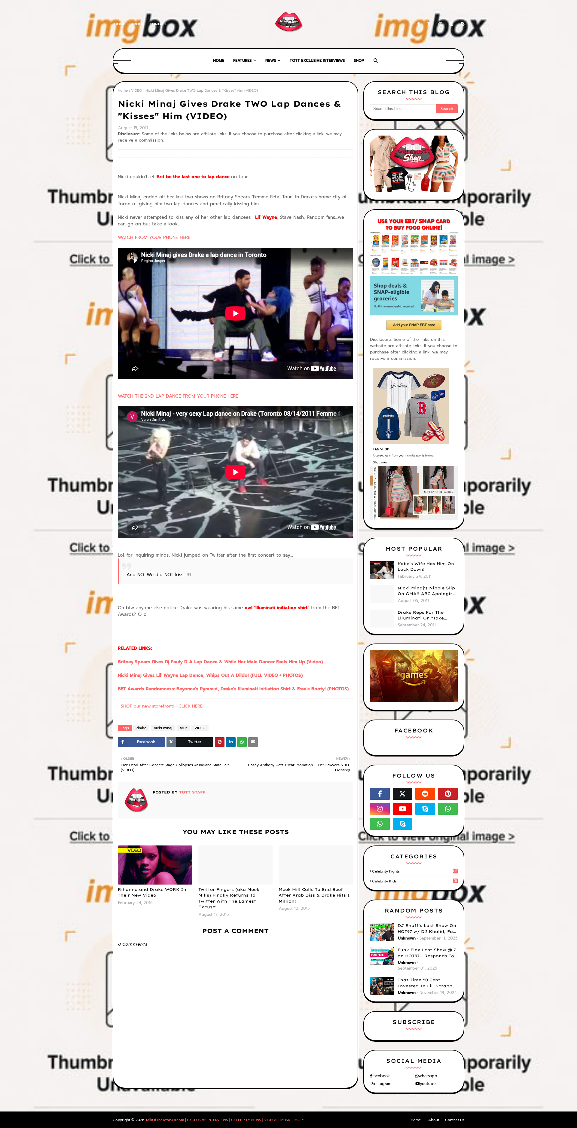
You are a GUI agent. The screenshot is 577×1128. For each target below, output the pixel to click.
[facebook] (418, 24)
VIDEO (136, 90)
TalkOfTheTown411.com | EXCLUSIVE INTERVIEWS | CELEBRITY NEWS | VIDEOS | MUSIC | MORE (225, 1120)
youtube (428, 1084)
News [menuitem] (270, 60)
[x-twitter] (429, 24)
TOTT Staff (192, 792)
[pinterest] (451, 24)
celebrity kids (414, 881)
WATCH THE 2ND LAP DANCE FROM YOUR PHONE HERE (178, 396)
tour (183, 728)
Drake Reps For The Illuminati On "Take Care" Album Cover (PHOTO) (421, 615)
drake (141, 728)
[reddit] (425, 794)
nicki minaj (163, 728)
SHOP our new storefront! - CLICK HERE (162, 706)
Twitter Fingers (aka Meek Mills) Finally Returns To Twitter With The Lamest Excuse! (228, 898)
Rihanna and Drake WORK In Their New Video (152, 892)
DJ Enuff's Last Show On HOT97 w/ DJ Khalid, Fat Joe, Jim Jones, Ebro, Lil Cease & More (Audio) (427, 928)
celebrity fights (414, 871)
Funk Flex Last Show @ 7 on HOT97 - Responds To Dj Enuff (427, 953)
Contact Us (454, 1120)
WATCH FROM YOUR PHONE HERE (154, 237)
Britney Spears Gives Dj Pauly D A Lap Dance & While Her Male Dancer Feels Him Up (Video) (220, 662)
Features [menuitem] (242, 60)
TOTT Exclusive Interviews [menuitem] (317, 60)
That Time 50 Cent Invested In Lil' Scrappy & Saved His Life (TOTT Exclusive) (426, 983)
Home (119, 24)
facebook (381, 1076)
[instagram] (440, 24)
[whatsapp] (448, 809)
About (137, 24)
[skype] (461, 24)
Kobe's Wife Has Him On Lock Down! (426, 566)
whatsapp (428, 1076)
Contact (158, 24)
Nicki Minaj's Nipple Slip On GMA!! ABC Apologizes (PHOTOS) (428, 591)
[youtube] (403, 809)
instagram (382, 1084)
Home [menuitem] (218, 60)
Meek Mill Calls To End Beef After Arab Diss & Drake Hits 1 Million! (314, 895)
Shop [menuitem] (359, 60)
